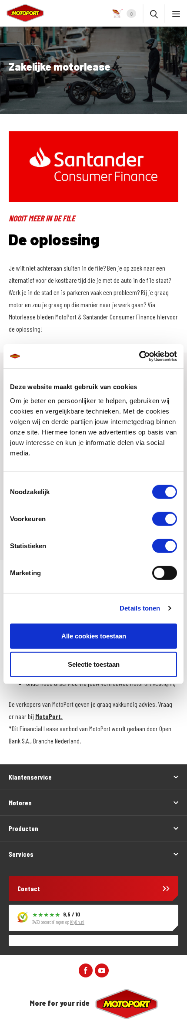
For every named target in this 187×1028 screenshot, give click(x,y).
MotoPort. (49, 716)
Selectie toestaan (94, 664)
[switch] (164, 519)
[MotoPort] (22, 13)
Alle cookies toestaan (93, 635)
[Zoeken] (154, 13)
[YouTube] (102, 969)
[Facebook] (86, 969)
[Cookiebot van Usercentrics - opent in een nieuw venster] (139, 356)
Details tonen (140, 608)
